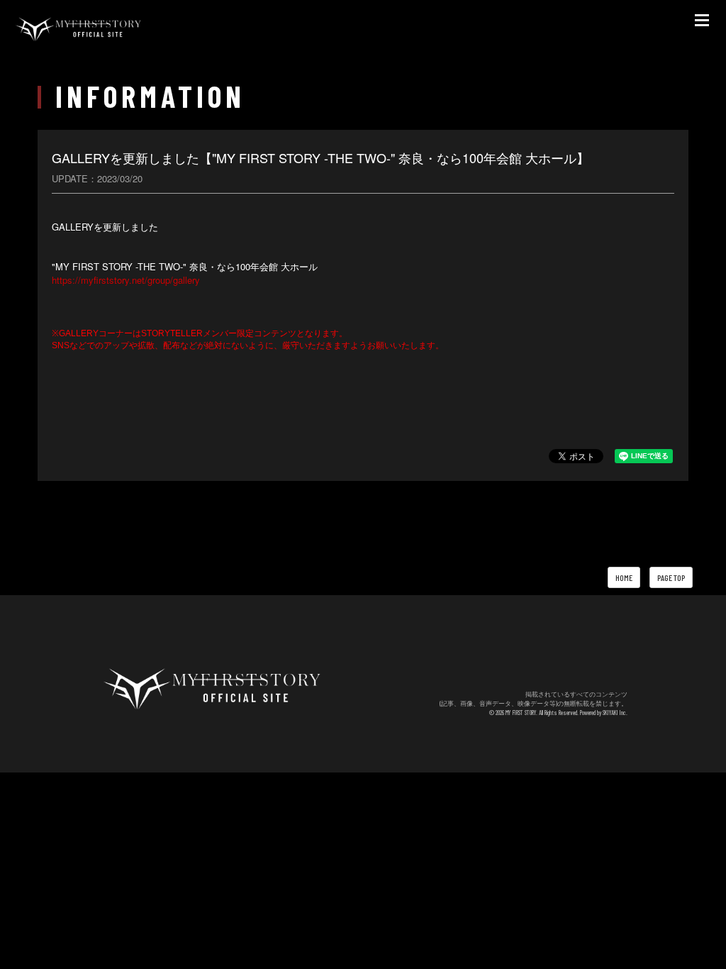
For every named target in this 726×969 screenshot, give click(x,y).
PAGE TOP (671, 577)
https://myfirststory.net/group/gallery (126, 280)
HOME (623, 577)
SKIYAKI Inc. (615, 712)
